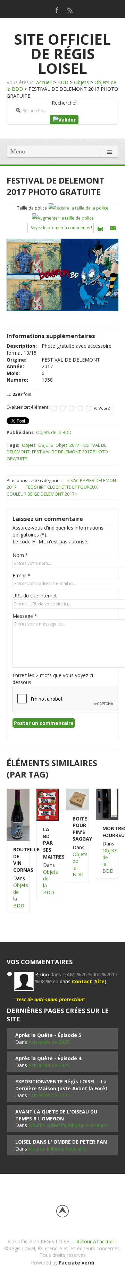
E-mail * (21, 575)
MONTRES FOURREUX (107, 831)
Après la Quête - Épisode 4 (48, 1058)
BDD (62, 82)
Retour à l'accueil (95, 1241)
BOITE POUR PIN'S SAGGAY (77, 828)
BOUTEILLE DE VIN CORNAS (18, 859)
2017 (74, 445)
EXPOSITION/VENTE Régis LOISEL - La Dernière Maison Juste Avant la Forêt (61, 1085)
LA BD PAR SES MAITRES (48, 843)
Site (100, 981)
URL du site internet (34, 595)
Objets (81, 82)
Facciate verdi (76, 1262)
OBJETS (45, 445)
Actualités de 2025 (49, 1042)
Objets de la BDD (54, 432)
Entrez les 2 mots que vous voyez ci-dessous (53, 678)
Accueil (44, 82)
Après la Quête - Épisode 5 (48, 1035)
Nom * (20, 555)
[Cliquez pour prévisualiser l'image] (62, 274)
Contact (82, 981)
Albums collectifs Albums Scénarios (68, 1125)
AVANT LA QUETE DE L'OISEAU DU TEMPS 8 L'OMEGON (56, 1115)
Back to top (62, 1211)
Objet (61, 445)
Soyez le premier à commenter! (61, 228)
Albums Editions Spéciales (57, 1148)
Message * (24, 616)
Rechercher (64, 102)
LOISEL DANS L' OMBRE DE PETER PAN (61, 1141)
